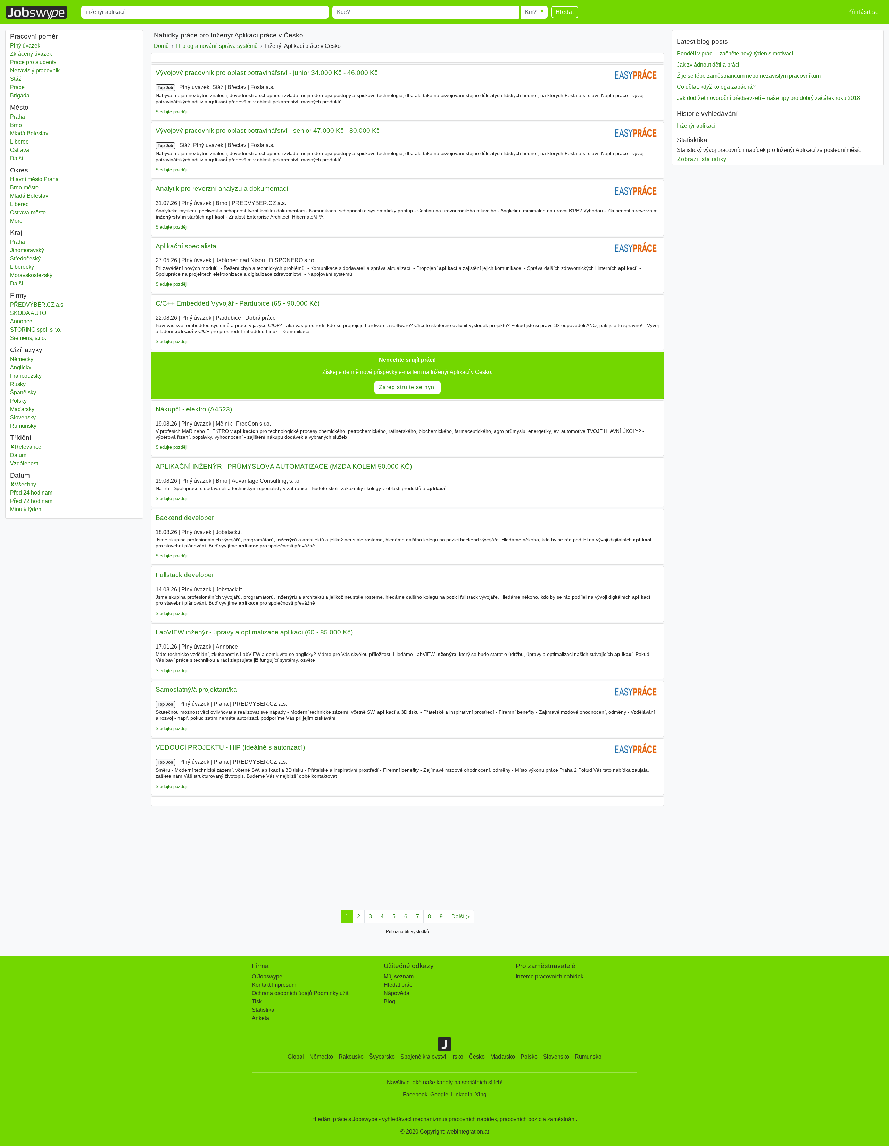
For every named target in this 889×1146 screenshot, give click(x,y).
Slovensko (556, 1057)
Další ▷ (460, 917)
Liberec (29, 142)
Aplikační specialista (186, 246)
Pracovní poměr (34, 36)
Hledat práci (399, 985)
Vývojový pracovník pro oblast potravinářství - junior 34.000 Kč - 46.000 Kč (267, 72)
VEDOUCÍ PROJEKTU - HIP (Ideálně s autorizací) (230, 747)
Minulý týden (25, 509)
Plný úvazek (25, 46)
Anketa (260, 1018)
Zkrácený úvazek (31, 54)
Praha (29, 117)
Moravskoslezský (36, 275)
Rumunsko (588, 1057)
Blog (389, 1001)
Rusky (18, 384)
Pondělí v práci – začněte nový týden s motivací (735, 54)
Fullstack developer (185, 575)
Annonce (21, 321)
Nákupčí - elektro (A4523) (194, 409)
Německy (21, 359)
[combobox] (205, 12)
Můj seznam (399, 977)
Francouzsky (26, 376)
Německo (321, 1057)
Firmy (18, 295)
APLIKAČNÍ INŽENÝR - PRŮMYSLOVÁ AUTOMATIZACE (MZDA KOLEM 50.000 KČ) (284, 466)
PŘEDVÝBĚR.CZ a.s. (37, 305)
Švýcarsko (382, 1057)
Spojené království (423, 1057)
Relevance (28, 447)
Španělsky (23, 392)
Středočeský (30, 259)
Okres (19, 170)
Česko (477, 1057)
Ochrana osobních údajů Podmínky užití (301, 993)
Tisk (257, 1001)
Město (19, 107)
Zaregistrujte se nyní (407, 387)
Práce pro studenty (33, 62)
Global (296, 1057)
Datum (18, 455)
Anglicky (20, 367)
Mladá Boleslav (29, 133)
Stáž (15, 79)
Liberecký (29, 267)
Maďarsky (22, 409)
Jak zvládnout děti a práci (708, 65)
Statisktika (692, 140)
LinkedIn (461, 1094)
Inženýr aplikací (696, 126)
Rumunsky (23, 426)
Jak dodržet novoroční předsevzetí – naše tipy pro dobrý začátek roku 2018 (768, 98)
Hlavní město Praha (41, 179)
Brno (29, 125)
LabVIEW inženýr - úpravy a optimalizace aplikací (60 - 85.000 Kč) (254, 632)
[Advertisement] (359, 856)
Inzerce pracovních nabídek (549, 977)
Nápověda (396, 993)
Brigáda (20, 96)
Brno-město (31, 187)
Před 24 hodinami (32, 493)
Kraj (16, 232)
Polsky (18, 401)
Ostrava (29, 150)
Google (439, 1094)
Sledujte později (172, 111)
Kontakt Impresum (274, 985)
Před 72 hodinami (32, 501)
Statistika (263, 1010)
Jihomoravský (32, 250)
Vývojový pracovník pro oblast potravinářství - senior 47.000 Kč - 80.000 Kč (268, 130)
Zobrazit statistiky (702, 159)
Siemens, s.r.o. (28, 338)
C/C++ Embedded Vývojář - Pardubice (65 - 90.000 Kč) (237, 303)
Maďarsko (502, 1057)
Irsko (457, 1057)
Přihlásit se (863, 12)
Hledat (565, 12)
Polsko (529, 1057)
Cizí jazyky (26, 349)
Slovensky (23, 417)
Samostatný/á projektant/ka (196, 689)
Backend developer (185, 517)
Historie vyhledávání (707, 113)
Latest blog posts (702, 41)
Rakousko (351, 1057)
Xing (481, 1094)
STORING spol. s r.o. (35, 330)
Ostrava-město (35, 212)
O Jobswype (267, 977)
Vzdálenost (24, 464)
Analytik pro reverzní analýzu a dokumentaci (222, 188)
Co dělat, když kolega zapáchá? (716, 87)
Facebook (415, 1094)
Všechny (25, 484)
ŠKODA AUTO (28, 313)
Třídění (20, 437)
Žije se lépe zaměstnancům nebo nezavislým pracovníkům (749, 76)
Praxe (17, 87)
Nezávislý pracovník (35, 71)
